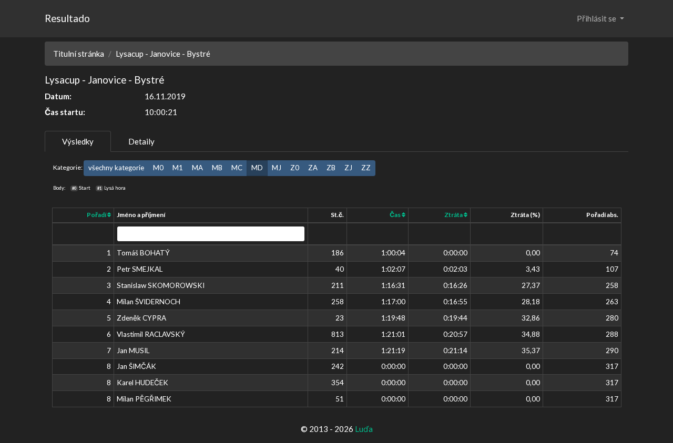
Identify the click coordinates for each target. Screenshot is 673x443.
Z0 (294, 167)
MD (257, 167)
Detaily (141, 141)
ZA (313, 167)
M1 (177, 167)
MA (197, 167)
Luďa (364, 429)
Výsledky (78, 141)
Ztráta (454, 215)
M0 (158, 167)
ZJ (348, 167)
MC (236, 167)
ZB (331, 167)
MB (217, 167)
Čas (396, 215)
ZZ (366, 167)
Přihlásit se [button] (597, 18)
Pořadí (97, 215)
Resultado (67, 18)
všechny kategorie (116, 167)
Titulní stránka (78, 53)
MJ (276, 167)
